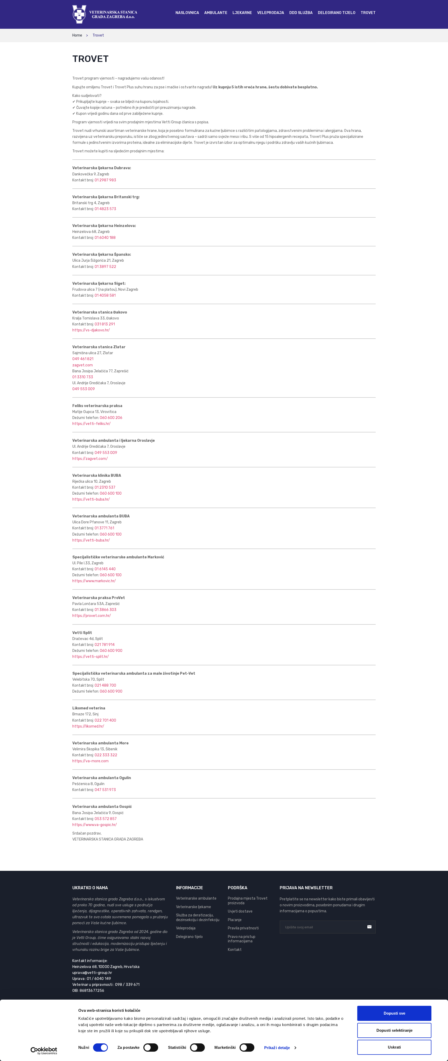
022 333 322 (106, 755)
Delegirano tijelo (189, 937)
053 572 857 (106, 819)
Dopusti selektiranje (394, 1030)
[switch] (150, 1047)
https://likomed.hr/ (88, 726)
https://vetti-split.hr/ (90, 656)
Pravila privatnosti (243, 928)
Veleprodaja (185, 928)
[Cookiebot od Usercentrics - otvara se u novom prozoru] (44, 1051)
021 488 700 (105, 685)
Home (77, 35)
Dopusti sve (394, 1013)
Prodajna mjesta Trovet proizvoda (248, 900)
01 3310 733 (82, 377)
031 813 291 (105, 324)
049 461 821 (82, 359)
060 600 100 (111, 493)
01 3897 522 (105, 267)
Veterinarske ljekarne (193, 907)
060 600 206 (111, 418)
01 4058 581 (105, 295)
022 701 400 (105, 720)
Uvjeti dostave (240, 911)
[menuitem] (187, 13)
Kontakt (235, 950)
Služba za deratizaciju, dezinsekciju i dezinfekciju (197, 917)
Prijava (369, 927)
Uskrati (394, 1047)
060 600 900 (111, 651)
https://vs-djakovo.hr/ (91, 330)
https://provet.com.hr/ (91, 616)
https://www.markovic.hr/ (94, 581)
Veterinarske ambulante (196, 898)
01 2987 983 (105, 180)
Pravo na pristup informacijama (241, 939)
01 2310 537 (105, 487)
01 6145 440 (105, 569)
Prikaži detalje (277, 1047)
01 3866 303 (105, 610)
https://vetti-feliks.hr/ (91, 424)
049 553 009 (83, 389)
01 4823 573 (105, 209)
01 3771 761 (104, 528)
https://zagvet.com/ (90, 459)
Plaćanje (235, 920)
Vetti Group (86, 938)
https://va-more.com (90, 761)
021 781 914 (105, 645)
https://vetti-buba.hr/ (91, 499)
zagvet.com (82, 365)
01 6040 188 (105, 238)
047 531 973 (105, 790)
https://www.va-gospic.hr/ (94, 825)
